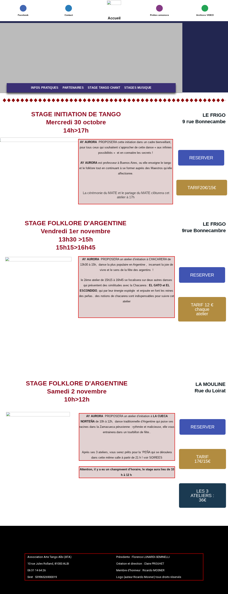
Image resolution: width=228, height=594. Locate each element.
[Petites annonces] (159, 8)
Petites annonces (159, 15)
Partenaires (73, 87)
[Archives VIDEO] (205, 8)
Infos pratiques (45, 87)
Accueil (114, 18)
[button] (4, 58)
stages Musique (137, 87)
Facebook (23, 15)
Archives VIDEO (205, 15)
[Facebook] (23, 8)
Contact (69, 15)
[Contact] (68, 8)
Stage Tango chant (104, 87)
